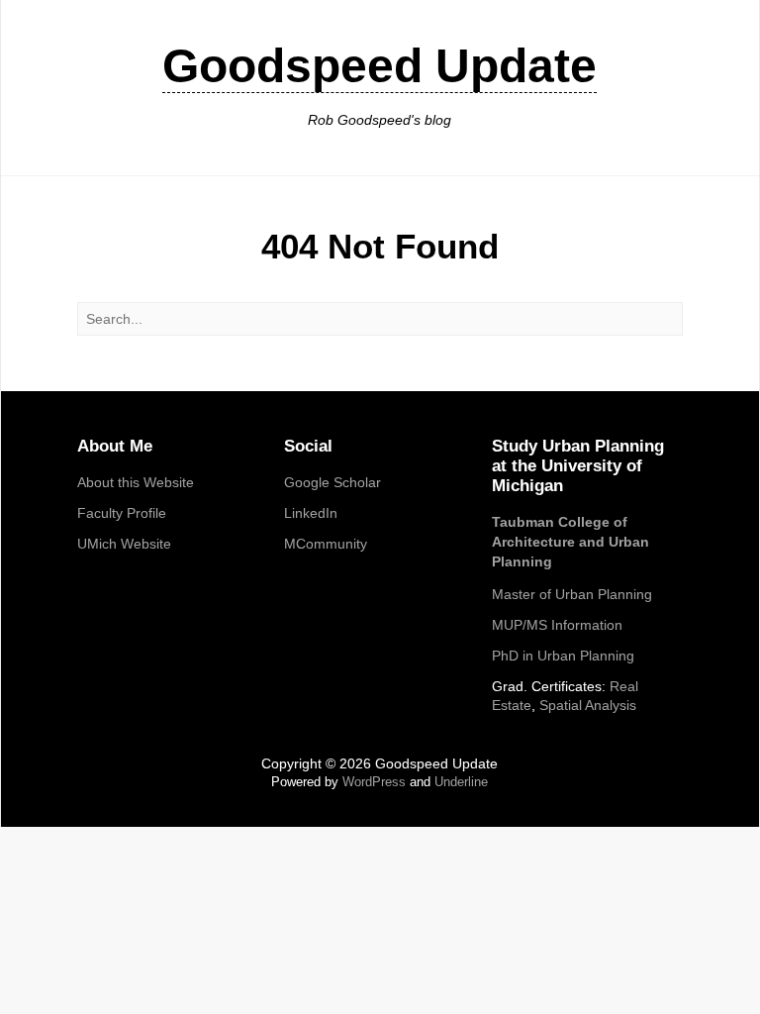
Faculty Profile (121, 513)
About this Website (135, 482)
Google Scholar (332, 482)
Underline (461, 781)
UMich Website (124, 544)
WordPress (374, 781)
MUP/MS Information (557, 625)
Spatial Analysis (587, 705)
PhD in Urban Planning (563, 655)
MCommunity (325, 544)
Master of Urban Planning (572, 594)
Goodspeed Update (379, 66)
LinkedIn (310, 513)
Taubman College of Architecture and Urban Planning (570, 541)
